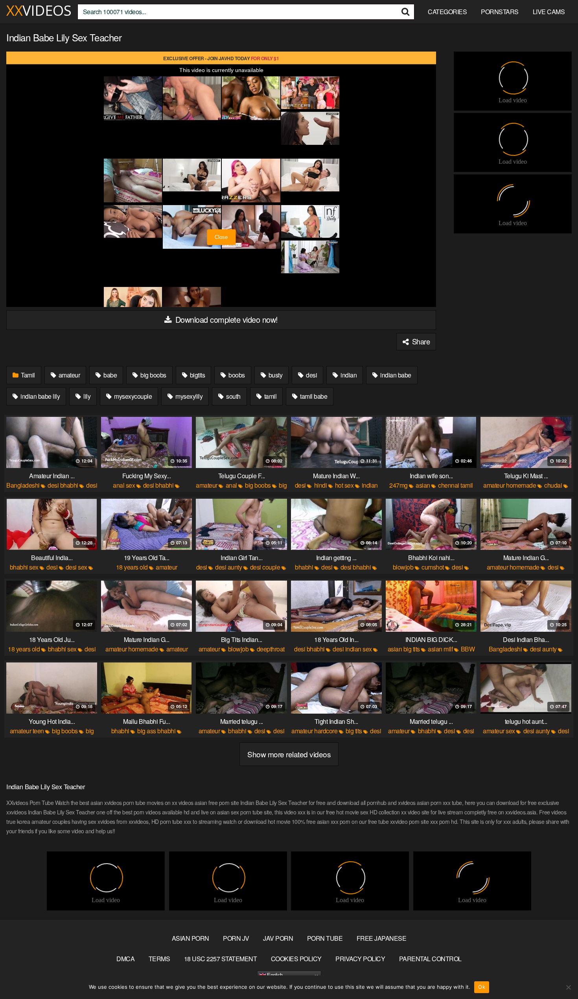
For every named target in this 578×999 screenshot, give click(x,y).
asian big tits (404, 648)
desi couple (265, 567)
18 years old (132, 567)
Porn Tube (325, 938)
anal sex (124, 485)
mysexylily (188, 396)
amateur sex (499, 730)
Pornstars (500, 11)
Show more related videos (289, 754)
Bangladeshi (23, 485)
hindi (320, 485)
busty (274, 374)
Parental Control (430, 958)
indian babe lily (39, 396)
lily (86, 396)
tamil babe (313, 396)
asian (423, 485)
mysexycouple (132, 396)
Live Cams (549, 11)
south (233, 396)
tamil (269, 396)
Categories (447, 11)
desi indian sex (352, 648)
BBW (468, 648)
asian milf (440, 648)
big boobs (152, 374)
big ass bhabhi (156, 730)
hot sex (344, 485)
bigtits (196, 374)
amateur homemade (509, 485)
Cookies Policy (296, 958)
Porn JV (236, 938)
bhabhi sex (24, 567)
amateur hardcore (314, 730)
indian (348, 374)
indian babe (395, 374)
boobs (236, 374)
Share (420, 341)
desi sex (76, 567)
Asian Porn (190, 938)
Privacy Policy (360, 958)
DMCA (125, 958)
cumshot (433, 567)
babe (109, 374)
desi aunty (228, 567)
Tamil (27, 374)
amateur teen (27, 730)
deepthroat (271, 648)
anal (231, 485)
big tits (354, 730)
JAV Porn (278, 938)
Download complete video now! (225, 319)
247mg (398, 485)
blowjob (403, 567)
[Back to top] (556, 973)
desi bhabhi (63, 485)
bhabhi (304, 567)
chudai (553, 485)
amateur (68, 374)
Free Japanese (382, 938)
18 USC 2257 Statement (220, 958)
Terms (159, 958)
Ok (481, 987)
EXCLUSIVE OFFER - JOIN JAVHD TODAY (221, 58)
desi (311, 374)
